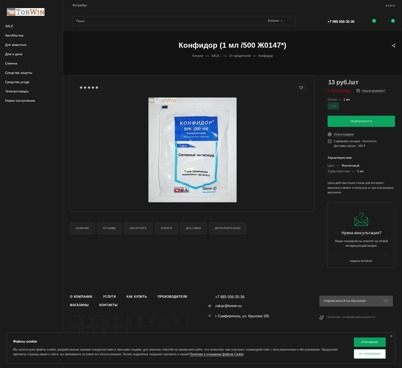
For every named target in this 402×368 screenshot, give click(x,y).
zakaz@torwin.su (228, 306)
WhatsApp (182, 321)
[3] (89, 87)
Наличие (82, 228)
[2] (85, 87)
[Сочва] (192, 150)
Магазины (79, 305)
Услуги (109, 296)
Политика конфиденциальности (351, 317)
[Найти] (290, 21)
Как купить (138, 228)
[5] (97, 87)
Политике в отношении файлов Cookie (217, 354)
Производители (172, 296)
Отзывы (109, 228)
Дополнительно (228, 228)
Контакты (108, 305)
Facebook (87, 321)
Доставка (193, 228)
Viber (170, 321)
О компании (81, 296)
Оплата (166, 228)
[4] (93, 87)
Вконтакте (75, 321)
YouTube (134, 321)
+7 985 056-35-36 (341, 22)
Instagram (111, 321)
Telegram (122, 321)
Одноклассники (146, 321)
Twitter (99, 321)
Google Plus (158, 321)
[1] (81, 87)
